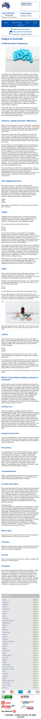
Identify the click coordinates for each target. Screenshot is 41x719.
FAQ (27, 22)
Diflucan (5, 625)
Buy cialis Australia (21, 327)
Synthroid (5, 643)
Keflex (4, 648)
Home (6, 22)
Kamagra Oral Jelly (8, 669)
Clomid (5, 637)
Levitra (5, 611)
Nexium (5, 606)
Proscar (5, 613)
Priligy (4, 662)
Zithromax (6, 618)
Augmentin (6, 602)
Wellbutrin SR (7, 623)
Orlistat (5, 646)
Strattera (5, 604)
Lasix (4, 653)
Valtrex (5, 616)
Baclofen (5, 630)
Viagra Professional (8, 620)
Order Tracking (16, 22)
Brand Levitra (7, 685)
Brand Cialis (6, 664)
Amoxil (5, 660)
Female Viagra (7, 655)
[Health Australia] (5, 6)
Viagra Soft (6, 650)
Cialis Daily (6, 609)
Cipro (4, 627)
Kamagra (5, 676)
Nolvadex (5, 674)
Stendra (5, 634)
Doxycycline (6, 632)
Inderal (5, 687)
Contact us (20, 25)
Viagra (4, 678)
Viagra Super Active (8, 680)
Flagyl (4, 600)
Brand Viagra (6, 683)
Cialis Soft (6, 657)
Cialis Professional (8, 641)
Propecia (5, 639)
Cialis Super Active (8, 667)
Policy (35, 22)
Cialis (4, 671)
